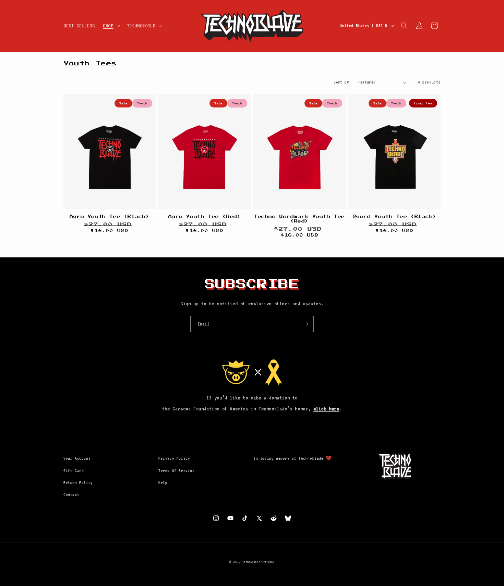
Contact (71, 494)
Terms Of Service (176, 470)
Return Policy (78, 482)
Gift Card (73, 470)
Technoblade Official (258, 562)
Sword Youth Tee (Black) (394, 216)
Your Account (77, 458)
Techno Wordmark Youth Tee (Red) (299, 219)
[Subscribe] (305, 324)
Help (162, 482)
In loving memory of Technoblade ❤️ (292, 458)
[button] (110, 26)
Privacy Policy (174, 458)
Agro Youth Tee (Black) (109, 216)
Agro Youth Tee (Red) (204, 216)
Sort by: (342, 82)
